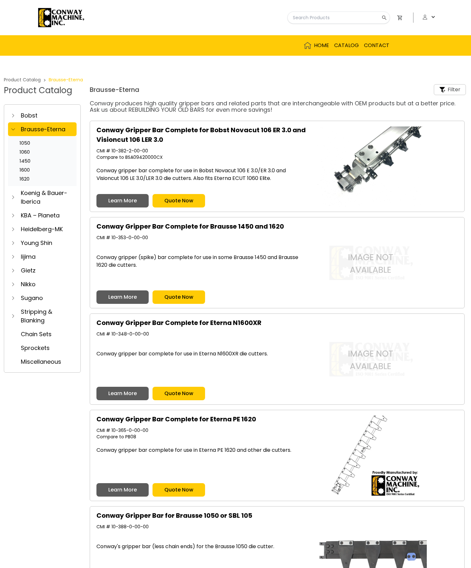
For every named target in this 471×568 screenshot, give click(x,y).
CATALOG (346, 45)
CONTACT (376, 45)
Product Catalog (22, 80)
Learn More (122, 200)
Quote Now (178, 200)
